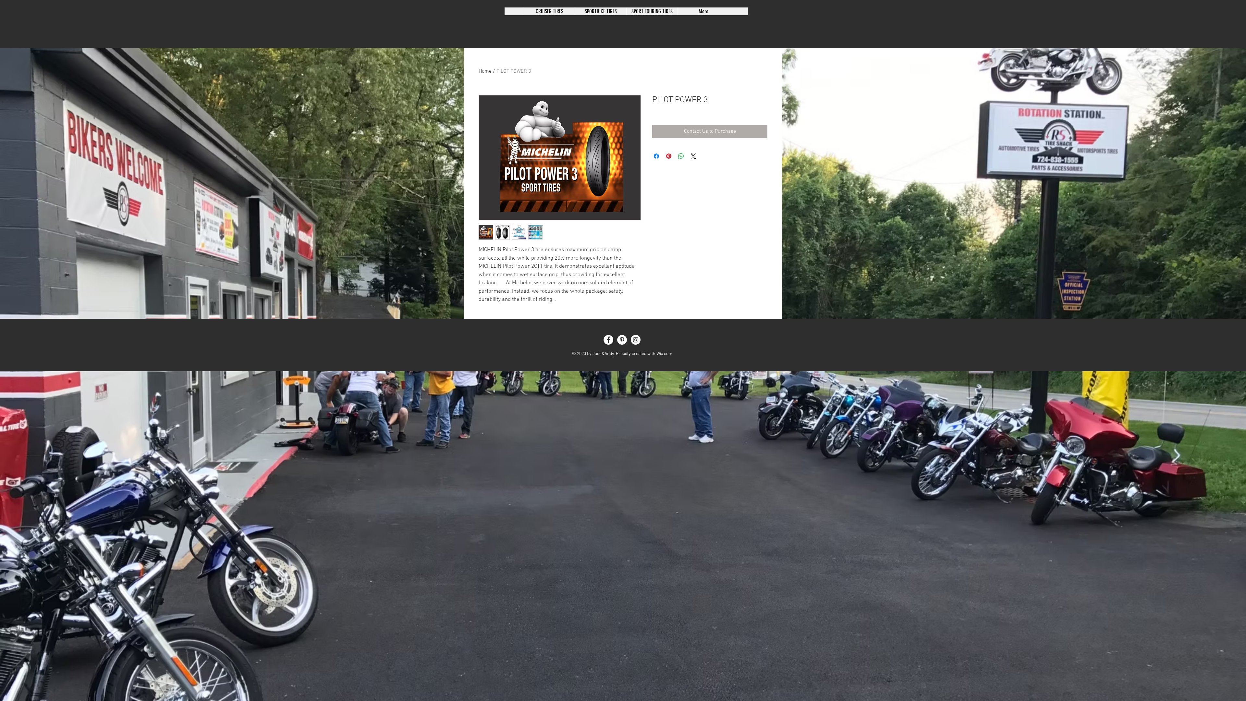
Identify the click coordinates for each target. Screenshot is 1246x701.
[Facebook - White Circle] (608, 340)
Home (485, 71)
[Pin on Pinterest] (669, 156)
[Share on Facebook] (656, 156)
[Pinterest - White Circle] (622, 340)
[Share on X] (693, 156)
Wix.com (664, 354)
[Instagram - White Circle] (636, 340)
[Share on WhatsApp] (681, 156)
